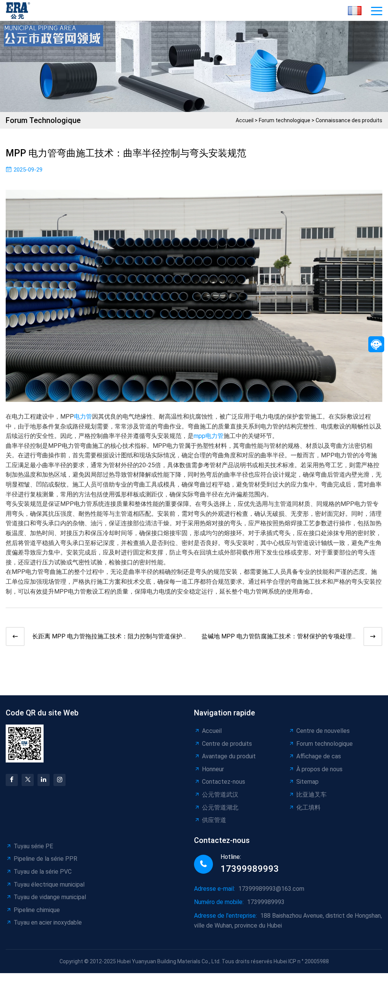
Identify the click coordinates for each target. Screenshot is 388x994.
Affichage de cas (318, 756)
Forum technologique (284, 120)
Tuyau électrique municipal (49, 884)
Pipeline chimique (37, 910)
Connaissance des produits (349, 120)
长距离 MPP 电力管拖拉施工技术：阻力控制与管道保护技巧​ (107, 637)
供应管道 (214, 820)
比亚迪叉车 (311, 794)
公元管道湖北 (220, 807)
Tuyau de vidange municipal (50, 897)
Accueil (244, 120)
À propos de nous (319, 769)
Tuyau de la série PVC (43, 871)
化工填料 (308, 807)
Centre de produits (227, 743)
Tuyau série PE (33, 846)
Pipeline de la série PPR (45, 858)
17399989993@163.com (271, 888)
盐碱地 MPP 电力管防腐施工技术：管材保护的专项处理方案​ (277, 637)
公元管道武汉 (220, 794)
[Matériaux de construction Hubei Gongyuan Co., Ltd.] (20, 10)
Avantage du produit (229, 756)
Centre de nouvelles (323, 730)
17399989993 (250, 868)
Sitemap (307, 781)
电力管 (83, 416)
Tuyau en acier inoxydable (48, 922)
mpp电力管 (209, 436)
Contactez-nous (223, 781)
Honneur (213, 769)
